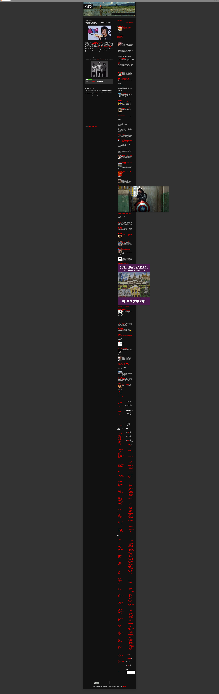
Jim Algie (119, 334)
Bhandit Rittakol (120, 555)
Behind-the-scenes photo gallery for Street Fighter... (131, 646)
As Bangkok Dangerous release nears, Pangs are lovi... (131, 451)
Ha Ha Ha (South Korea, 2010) (126, 310)
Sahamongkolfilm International (120, 460)
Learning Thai (120, 523)
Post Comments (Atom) (93, 126)
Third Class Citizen (120, 470)
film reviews (119, 586)
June (129, 653)
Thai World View (120, 501)
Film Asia (119, 485)
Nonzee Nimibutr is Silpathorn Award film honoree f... (131, 605)
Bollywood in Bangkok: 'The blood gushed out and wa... (130, 507)
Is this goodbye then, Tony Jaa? (131, 638)
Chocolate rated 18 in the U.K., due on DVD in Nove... (131, 503)
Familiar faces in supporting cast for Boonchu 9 (130, 571)
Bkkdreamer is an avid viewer (94, 53)
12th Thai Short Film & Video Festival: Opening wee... (130, 468)
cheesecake (119, 564)
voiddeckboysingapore (121, 115)
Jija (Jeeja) (119, 596)
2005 (128, 664)
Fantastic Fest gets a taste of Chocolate (131, 594)
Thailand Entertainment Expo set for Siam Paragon (130, 544)
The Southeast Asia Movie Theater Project (125, 162)
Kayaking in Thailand (121, 521)
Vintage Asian (120, 377)
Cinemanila (119, 410)
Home (85, 17)
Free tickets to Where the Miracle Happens (130, 598)
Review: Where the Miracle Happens (131, 629)
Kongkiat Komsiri (120, 601)
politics (119, 626)
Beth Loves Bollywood (121, 170)
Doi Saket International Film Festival (120, 412)
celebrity (119, 561)
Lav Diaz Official (120, 492)
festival (119, 583)
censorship (119, 562)
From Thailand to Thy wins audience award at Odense (131, 477)
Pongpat (119, 628)
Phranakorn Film (120, 456)
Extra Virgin (119, 437)
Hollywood (119, 589)
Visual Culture (120, 509)
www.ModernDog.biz (100, 59)
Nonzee (119, 612)
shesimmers (120, 393)
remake (119, 635)
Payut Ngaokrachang (121, 618)
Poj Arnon (119, 625)
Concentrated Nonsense (120, 481)
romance (119, 639)
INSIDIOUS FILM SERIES (121, 323)
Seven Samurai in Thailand (130, 624)
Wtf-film (119, 317)
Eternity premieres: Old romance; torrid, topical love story (127, 42)
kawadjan (119, 370)
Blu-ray (119, 556)
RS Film (119, 640)
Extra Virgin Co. (126, 681)
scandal (119, 642)
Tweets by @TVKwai (120, 37)
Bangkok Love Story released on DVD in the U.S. (130, 481)
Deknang (119, 435)
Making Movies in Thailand (120, 450)
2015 (128, 431)
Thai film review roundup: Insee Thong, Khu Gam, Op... (130, 536)
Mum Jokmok (120, 609)
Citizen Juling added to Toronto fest (130, 649)
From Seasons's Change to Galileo (130, 562)
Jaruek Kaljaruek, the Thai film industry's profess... (130, 499)
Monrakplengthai (120, 524)
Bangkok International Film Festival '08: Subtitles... (130, 643)
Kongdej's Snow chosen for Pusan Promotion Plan (130, 525)
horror (118, 590)
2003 (128, 666)
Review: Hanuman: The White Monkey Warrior (131, 529)
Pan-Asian (119, 614)
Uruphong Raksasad (121, 661)
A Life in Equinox (120, 475)
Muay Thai (119, 608)
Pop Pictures (119, 457)
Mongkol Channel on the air (130, 565)
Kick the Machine (120, 448)
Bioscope (119, 432)
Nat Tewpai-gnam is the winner (98, 48)
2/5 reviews (119, 538)
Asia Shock (120, 227)
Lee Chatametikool (120, 602)
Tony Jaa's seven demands (130, 640)
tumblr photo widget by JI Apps (130, 22)
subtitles (119, 649)
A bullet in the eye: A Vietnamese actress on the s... (130, 492)
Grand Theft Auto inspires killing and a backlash (130, 616)
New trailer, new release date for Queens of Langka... (131, 495)
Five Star (119, 587)
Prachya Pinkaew (120, 632)
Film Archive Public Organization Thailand (120, 439)
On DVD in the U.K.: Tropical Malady (130, 632)
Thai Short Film (120, 467)
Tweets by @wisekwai (120, 36)
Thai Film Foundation (121, 464)
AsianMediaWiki (120, 477)
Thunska (119, 471)
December (129, 441)
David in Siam (120, 517)
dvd (118, 577)
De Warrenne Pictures (120, 433)
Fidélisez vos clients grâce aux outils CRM (124, 79)
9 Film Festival (120, 402)
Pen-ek (119, 619)
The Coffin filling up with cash (130, 466)
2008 (128, 440)
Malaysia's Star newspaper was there (104, 46)
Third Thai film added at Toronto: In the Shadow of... (130, 601)
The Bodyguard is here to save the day (131, 514)
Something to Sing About (122, 309)
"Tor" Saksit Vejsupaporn (97, 42)
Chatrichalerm (120, 563)
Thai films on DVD (97, 92)
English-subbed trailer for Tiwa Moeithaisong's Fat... (130, 485)
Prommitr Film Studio (121, 458)
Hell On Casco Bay (125, 101)
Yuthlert (119, 671)
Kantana (119, 598)
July (128, 651)
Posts (128, 671)
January (129, 659)
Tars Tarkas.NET (120, 85)
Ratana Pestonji (120, 633)
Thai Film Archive (101, 17)
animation (119, 547)
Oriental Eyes (120, 613)
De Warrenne (120, 574)
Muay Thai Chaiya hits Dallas (130, 553)
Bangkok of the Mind (121, 341)
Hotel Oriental (120, 489)
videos (119, 663)
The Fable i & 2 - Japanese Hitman (127, 71)
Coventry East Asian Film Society (123, 78)
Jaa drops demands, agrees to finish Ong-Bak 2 (130, 613)
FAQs (95, 17)
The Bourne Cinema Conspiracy (121, 503)
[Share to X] (99, 81)
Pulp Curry (119, 497)
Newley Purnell (120, 328)
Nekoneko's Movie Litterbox (122, 219)
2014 (128, 432)
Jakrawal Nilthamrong (121, 595)
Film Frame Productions (119, 442)
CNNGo (119, 515)
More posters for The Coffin (130, 533)
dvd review (119, 578)
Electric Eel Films (120, 436)
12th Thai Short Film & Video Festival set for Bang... (130, 517)
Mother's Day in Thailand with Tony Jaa (130, 559)
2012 (128, 435)
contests (119, 571)
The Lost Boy (120, 530)
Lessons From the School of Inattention (124, 107)
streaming (119, 647)
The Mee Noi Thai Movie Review (123, 240)
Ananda (119, 546)
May (128, 654)
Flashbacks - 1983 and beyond (126, 249)
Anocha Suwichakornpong (120, 549)
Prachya (119, 631)
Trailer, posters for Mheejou (130, 531)
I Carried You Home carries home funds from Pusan (130, 574)
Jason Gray (119, 490)
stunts (118, 648)
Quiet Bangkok (120, 528)
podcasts (119, 624)
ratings (119, 634)
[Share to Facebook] (101, 81)
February (129, 658)
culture (119, 573)
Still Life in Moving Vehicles (122, 348)
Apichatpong (119, 550)
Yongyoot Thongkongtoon (120, 669)
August (129, 447)
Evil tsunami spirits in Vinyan (131, 448)
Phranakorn (119, 621)
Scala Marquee (119, 20)
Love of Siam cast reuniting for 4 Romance (130, 472)
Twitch (118, 508)
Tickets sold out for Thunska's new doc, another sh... (131, 540)
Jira (118, 597)
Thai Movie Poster (120, 466)
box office (119, 558)
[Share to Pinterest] (102, 81)
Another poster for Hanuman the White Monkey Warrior (130, 583)
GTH (118, 588)
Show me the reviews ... (129, 407)
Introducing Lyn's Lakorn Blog (123, 363)
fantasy (119, 581)
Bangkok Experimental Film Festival (120, 404)
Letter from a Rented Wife (121, 378)
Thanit (118, 653)
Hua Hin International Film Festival (121, 417)
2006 (128, 662)
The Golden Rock (120, 504)
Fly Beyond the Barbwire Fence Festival (120, 415)
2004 (128, 665)
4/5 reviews (119, 541)
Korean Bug (119, 491)
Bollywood (119, 557)
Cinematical (119, 480)
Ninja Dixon (120, 233)
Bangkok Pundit (120, 391)
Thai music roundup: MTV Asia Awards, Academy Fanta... (130, 620)
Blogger (124, 686)
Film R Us (119, 443)
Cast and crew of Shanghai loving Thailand (131, 635)
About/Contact (90, 17)
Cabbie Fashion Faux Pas (126, 356)
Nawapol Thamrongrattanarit (120, 455)
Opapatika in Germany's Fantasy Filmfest (131, 626)
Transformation (120, 660)
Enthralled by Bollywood (122, 58)
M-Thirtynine (119, 603)
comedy (119, 570)
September (130, 445)
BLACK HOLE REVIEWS (122, 248)
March (129, 657)
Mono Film (119, 451)
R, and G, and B (120, 498)
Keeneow (119, 522)
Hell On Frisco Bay (121, 100)
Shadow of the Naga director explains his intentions (130, 556)
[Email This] (97, 81)
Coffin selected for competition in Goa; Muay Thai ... (131, 550)
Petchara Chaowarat (121, 620)
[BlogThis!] (98, 81)
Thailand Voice (120, 529)
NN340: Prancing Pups (121, 329)
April (129, 655)
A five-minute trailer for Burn (131, 454)
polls (118, 627)
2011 (128, 436)
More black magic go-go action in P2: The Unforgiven (130, 521)
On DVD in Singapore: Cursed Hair (130, 578)
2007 (128, 661)
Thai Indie (119, 465)
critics (118, 572)
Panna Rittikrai (120, 617)
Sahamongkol (120, 641)
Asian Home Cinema (121, 476)
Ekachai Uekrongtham (120, 580)
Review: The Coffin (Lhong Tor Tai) (131, 474)
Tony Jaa (119, 656)
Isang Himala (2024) (125, 108)
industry (119, 594)
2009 (128, 439)
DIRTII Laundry (120, 396)
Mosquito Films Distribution (120, 453)
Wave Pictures (120, 664)
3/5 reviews (119, 539)
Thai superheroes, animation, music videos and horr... (130, 461)
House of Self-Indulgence (122, 178)
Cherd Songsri (120, 565)
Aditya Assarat (120, 545)
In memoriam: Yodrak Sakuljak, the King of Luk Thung (130, 588)
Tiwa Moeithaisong (120, 655)
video (118, 662)
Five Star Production (121, 444)
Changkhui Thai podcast (125, 384)
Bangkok (119, 554)
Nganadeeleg (120, 525)
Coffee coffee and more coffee (123, 121)
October (129, 444)
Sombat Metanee (120, 646)
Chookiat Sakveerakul (119, 567)
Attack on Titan (120, 228)
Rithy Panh (119, 638)
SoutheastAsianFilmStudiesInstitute (124, 263)
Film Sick (119, 486)
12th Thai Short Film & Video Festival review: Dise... (130, 457)
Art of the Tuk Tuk (121, 355)
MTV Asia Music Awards (94, 43)
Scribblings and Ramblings (120, 500)
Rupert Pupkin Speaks (121, 139)
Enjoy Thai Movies (120, 484)
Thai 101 (119, 383)
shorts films (119, 645)
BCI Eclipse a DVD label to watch (131, 580)
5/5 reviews (119, 542)
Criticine (119, 483)
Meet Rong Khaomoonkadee (131, 591)
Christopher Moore (120, 516)
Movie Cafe (119, 493)
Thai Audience (120, 463)
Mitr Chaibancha (120, 604)
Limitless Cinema (121, 322)
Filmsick (119, 185)
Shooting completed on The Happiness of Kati (130, 567)
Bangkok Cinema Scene (122, 26)
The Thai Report (120, 531)
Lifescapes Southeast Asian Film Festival (121, 419)
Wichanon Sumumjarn (119, 666)
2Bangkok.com (120, 514)
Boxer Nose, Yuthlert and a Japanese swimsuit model (130, 511)
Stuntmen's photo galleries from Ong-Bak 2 (130, 488)
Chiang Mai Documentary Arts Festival (120, 407)
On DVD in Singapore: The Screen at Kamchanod (130, 609)
